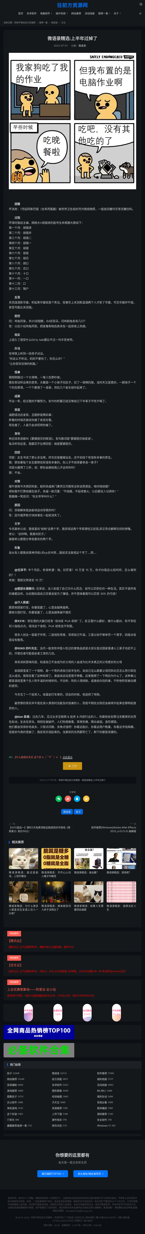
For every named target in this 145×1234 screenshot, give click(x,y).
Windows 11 (106, 1125)
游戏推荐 (15, 1090)
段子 (78, 811)
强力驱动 (88, 1220)
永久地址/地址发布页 (90, 1173)
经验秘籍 (60, 1096)
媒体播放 (105, 1108)
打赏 (72, 765)
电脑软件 (45, 13)
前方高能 (60, 1079)
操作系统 (61, 13)
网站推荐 (76, 13)
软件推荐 (105, 1073)
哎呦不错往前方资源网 (24, 22)
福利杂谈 (105, 1096)
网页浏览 (59, 1125)
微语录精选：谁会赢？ (86, 872)
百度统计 (78, 1220)
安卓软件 (32, 13)
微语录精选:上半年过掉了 (72, 38)
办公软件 (15, 1102)
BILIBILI (104, 1090)
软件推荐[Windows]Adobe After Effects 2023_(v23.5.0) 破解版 (113, 829)
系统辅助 (15, 1084)
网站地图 (90, 1217)
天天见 (58, 1102)
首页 (20, 13)
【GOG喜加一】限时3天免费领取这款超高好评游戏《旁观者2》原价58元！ (39, 829)
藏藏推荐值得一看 (19, 1125)
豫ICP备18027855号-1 (107, 1217)
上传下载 (60, 1113)
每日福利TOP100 (53, 1173)
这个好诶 (15, 1113)
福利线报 (105, 1079)
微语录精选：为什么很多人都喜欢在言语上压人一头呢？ (23, 909)
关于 (116, 13)
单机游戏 (15, 1108)
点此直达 (67, 757)
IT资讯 (13, 1119)
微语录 (54, 22)
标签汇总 (79, 1217)
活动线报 (90, 13)
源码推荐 (105, 1113)
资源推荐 (60, 1108)
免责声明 (59, 1217)
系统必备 (105, 1102)
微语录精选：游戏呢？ (119, 872)
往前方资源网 (72, 5)
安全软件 (104, 1119)
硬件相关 (59, 1119)
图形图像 (60, 1090)
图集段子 (15, 1096)
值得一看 (103, 13)
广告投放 (69, 1217)
